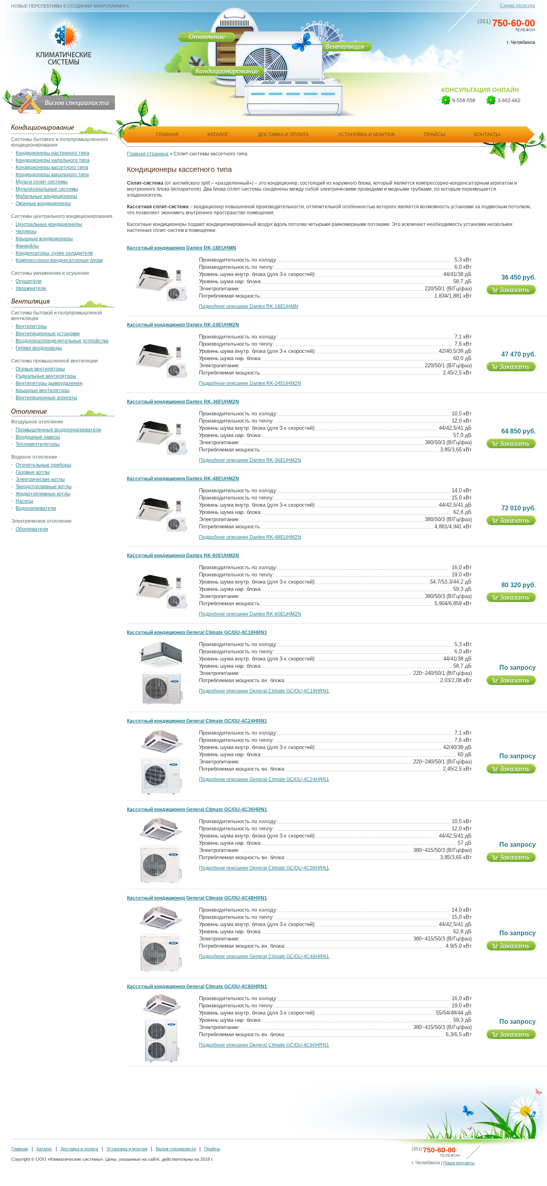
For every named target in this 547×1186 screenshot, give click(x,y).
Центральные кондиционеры (49, 224)
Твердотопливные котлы (44, 486)
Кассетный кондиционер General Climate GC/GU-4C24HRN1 (197, 721)
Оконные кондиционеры (43, 203)
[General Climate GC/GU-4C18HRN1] (161, 708)
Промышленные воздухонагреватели (58, 430)
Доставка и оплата (79, 1148)
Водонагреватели (36, 508)
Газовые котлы (33, 472)
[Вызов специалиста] (58, 92)
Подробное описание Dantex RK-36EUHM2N (250, 460)
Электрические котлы (40, 479)
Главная (20, 1148)
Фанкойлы (27, 246)
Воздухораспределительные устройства (62, 341)
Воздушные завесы (38, 437)
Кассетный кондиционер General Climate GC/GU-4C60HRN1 (197, 986)
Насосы (24, 501)
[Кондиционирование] (227, 73)
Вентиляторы (31, 326)
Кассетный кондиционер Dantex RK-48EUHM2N (183, 478)
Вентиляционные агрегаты (46, 398)
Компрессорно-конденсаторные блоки (59, 260)
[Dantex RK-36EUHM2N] (161, 454)
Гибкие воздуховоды (39, 348)
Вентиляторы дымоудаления (49, 383)
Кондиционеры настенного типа (52, 153)
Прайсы (212, 1148)
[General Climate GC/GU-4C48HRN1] (161, 974)
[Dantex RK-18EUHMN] (161, 301)
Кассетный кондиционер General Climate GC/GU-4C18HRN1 (197, 632)
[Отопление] (207, 36)
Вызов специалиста (176, 1148)
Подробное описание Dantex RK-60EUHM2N (250, 614)
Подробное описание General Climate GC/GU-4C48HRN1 (264, 956)
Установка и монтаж (127, 1148)
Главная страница (148, 154)
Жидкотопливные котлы (43, 494)
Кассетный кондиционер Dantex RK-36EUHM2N (183, 402)
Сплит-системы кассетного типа (210, 154)
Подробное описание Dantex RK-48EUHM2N (250, 537)
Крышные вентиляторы (43, 390)
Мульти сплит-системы (42, 182)
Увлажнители (31, 288)
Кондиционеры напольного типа (53, 160)
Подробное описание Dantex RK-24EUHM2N (250, 383)
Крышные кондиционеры (44, 239)
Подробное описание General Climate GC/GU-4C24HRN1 (264, 779)
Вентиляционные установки (48, 333)
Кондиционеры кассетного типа (52, 167)
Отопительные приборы (43, 465)
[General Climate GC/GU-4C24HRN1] (161, 797)
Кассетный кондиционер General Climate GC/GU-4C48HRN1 (197, 898)
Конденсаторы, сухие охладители (54, 253)
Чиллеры (26, 231)
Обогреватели (32, 529)
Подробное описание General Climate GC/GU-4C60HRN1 (264, 1045)
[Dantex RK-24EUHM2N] (161, 378)
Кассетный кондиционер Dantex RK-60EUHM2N (183, 555)
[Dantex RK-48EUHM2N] (161, 531)
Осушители (29, 281)
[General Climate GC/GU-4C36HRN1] (161, 885)
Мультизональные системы (47, 189)
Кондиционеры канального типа (52, 174)
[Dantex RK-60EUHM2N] (161, 608)
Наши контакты (459, 1162)
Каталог (44, 1148)
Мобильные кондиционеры (46, 196)
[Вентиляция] (344, 48)
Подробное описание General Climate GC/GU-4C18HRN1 (264, 691)
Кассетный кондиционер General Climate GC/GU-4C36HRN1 (197, 809)
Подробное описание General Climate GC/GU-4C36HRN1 (264, 868)
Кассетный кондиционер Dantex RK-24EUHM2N (183, 325)
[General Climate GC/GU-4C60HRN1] (161, 1062)
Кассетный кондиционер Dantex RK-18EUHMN (181, 248)
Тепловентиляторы (38, 444)
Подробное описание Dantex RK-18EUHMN (248, 306)
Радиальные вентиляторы (46, 376)
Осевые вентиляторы (40, 369)
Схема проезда (517, 5)
